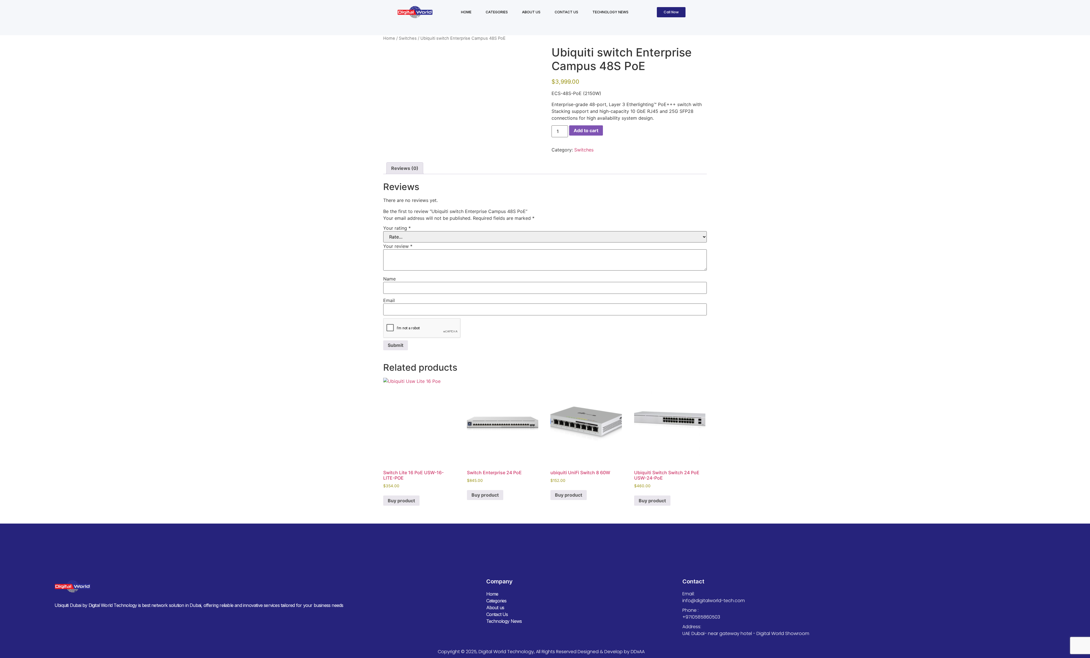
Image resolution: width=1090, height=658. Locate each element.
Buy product (401, 500)
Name (389, 279)
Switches (408, 38)
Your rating (397, 228)
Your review (397, 246)
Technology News (610, 12)
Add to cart (586, 130)
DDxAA (638, 651)
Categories (497, 12)
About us (531, 12)
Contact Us (566, 12)
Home (466, 12)
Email (389, 300)
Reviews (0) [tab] (404, 168)
